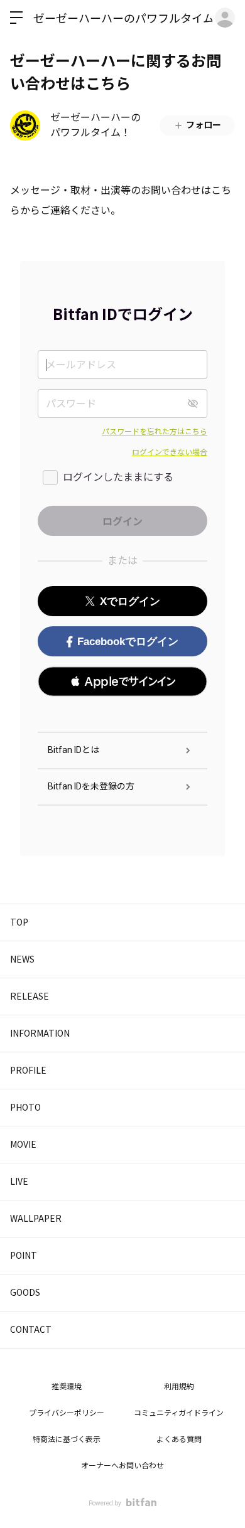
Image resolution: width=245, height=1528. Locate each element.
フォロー (203, 125)
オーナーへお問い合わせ (122, 1465)
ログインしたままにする (118, 477)
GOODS (25, 1292)
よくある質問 (179, 1439)
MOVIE (23, 1144)
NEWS (22, 959)
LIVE (19, 1181)
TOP (19, 922)
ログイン (225, 18)
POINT (23, 1255)
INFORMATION (40, 1033)
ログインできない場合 (169, 452)
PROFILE (28, 1070)
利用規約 (179, 1386)
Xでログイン (130, 601)
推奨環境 (67, 1386)
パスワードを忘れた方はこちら (154, 431)
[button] (122, 681)
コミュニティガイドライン (179, 1413)
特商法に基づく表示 (67, 1439)
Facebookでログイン (127, 642)
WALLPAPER (36, 1218)
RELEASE (29, 996)
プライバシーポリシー (66, 1413)
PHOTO (25, 1107)
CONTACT (31, 1329)
